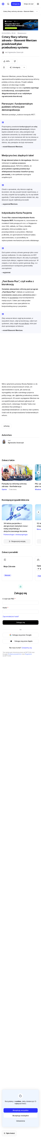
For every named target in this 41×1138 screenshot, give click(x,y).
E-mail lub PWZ (9, 599)
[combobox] (20, 11)
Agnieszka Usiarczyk (16, 443)
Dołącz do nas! (28, 4)
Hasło (5, 608)
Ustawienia (20, 1121)
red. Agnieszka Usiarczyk (14, 52)
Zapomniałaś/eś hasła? (11, 616)
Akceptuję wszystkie (20, 1110)
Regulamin (28, 654)
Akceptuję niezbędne (20, 1116)
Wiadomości (21, 33)
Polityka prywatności (15, 654)
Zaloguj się (15, 4)
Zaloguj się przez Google (21, 635)
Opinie (4, 489)
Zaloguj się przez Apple (23, 641)
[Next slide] (38, 472)
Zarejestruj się (27, 648)
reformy (7, 426)
